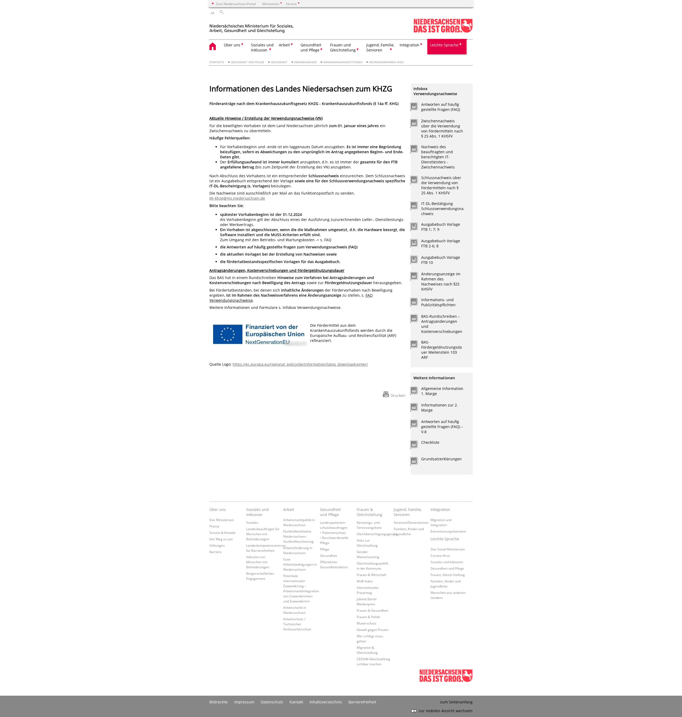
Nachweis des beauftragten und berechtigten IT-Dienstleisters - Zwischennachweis (438, 157)
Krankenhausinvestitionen (343, 62)
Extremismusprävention (448, 531)
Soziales (252, 522)
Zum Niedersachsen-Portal (236, 4)
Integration (440, 509)
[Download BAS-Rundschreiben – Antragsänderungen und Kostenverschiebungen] (416, 320)
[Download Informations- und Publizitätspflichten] (416, 303)
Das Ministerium (221, 520)
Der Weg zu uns (221, 539)
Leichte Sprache (445, 538)
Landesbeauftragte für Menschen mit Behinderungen (262, 534)
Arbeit (288, 509)
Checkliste (430, 442)
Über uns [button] (232, 44)
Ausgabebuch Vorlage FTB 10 (440, 260)
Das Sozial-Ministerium (448, 549)
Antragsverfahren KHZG (386, 62)
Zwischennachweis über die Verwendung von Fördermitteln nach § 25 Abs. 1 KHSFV (442, 128)
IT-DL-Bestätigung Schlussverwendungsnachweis (442, 208)
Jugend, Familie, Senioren (408, 512)
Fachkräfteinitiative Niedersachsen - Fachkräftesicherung (298, 536)
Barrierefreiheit (362, 701)
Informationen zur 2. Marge (439, 407)
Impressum (244, 701)
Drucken (398, 395)
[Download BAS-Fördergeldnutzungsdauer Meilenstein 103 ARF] (416, 345)
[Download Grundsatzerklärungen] (416, 462)
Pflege (324, 549)
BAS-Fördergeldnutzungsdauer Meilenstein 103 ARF (441, 350)
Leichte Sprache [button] (444, 44)
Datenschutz (272, 701)
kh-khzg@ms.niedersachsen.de (237, 198)
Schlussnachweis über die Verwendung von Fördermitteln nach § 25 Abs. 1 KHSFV (441, 185)
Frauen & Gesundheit (372, 610)
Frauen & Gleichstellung (369, 512)
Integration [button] (409, 44)
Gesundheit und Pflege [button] (311, 47)
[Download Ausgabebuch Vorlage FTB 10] (416, 261)
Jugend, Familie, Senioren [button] (380, 47)
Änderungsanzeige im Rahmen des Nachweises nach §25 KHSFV (440, 281)
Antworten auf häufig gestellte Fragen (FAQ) (440, 107)
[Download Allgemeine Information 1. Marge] (416, 392)
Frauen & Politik (368, 617)
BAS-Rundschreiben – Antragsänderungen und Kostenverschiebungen (441, 324)
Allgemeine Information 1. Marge (442, 391)
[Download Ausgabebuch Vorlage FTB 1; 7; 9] (416, 228)
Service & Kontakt (222, 532)
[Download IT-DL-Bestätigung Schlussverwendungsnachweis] (416, 207)
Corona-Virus (440, 555)
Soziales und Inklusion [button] (262, 47)
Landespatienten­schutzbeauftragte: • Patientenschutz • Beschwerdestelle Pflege (334, 532)
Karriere (215, 552)
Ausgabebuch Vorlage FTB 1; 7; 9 (440, 227)
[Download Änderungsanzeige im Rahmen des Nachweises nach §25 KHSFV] (416, 277)
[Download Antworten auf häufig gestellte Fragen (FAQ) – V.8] (416, 425)
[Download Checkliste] (416, 446)
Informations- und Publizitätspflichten (438, 302)
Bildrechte (218, 701)
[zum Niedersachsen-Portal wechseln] (443, 31)
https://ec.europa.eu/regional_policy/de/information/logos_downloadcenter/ (300, 364)
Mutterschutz (366, 623)
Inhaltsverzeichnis (326, 701)
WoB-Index (365, 581)
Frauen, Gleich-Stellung (448, 575)
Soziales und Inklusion (257, 512)
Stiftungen (217, 545)
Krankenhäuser (305, 62)
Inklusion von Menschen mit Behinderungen (257, 562)
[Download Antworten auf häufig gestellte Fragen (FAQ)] (416, 108)
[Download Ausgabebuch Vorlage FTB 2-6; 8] (416, 244)
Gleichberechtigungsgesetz (377, 534)
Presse (214, 526)
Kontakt (296, 701)
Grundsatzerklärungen (441, 458)
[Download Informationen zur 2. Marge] (416, 408)
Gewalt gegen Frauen (372, 629)
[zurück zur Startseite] (251, 26)
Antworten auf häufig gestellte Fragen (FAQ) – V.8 (442, 426)
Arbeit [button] (284, 44)
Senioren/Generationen (411, 522)
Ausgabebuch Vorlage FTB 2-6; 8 (440, 243)
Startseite (216, 62)
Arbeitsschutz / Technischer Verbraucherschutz (297, 624)
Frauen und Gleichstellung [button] (343, 47)
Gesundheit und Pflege (247, 62)
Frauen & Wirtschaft (371, 575)
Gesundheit (279, 62)
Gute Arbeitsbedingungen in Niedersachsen (300, 564)
